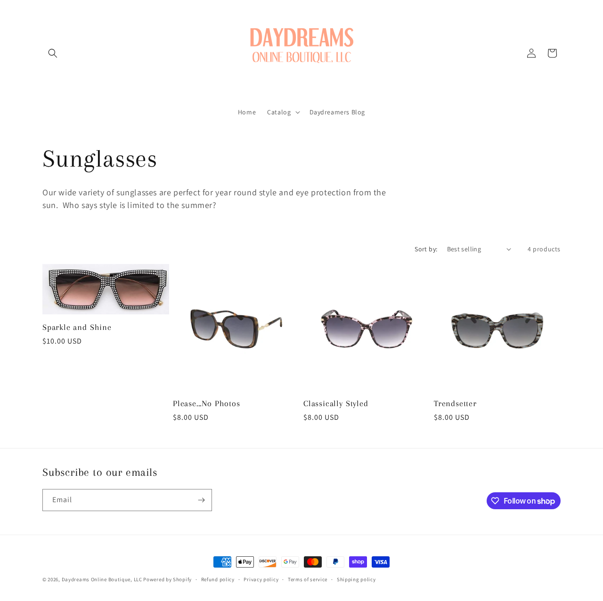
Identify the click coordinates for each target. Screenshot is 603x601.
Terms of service (307, 579)
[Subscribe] (201, 500)
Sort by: (426, 249)
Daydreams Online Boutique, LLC (102, 579)
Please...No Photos (206, 403)
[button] (52, 53)
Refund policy (218, 579)
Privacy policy (261, 579)
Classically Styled (335, 403)
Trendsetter (455, 403)
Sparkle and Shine (77, 327)
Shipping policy (356, 579)
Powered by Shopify (167, 579)
